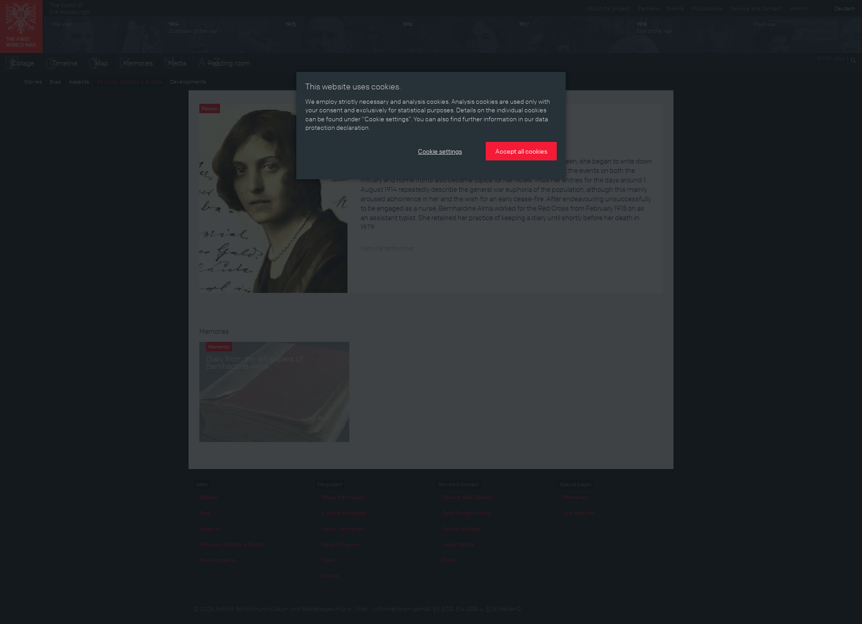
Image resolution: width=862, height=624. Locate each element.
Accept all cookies (521, 151)
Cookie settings (440, 151)
